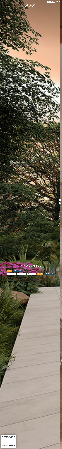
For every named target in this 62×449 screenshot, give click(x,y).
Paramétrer (5, 445)
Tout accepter (12, 445)
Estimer (20, 270)
